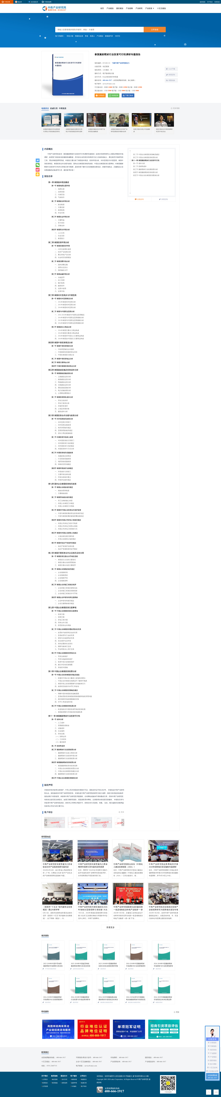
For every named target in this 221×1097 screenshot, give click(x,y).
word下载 (172, 69)
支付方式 (64, 1079)
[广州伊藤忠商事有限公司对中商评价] (78, 822)
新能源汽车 (109, 36)
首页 (102, 8)
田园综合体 (79, 36)
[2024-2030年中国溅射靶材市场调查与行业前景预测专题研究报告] (135, 951)
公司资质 (45, 1086)
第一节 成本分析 (139, 163)
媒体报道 (202, 2)
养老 (86, 36)
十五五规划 (161, 8)
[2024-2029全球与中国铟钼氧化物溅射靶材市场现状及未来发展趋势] (135, 985)
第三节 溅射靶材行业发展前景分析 (145, 169)
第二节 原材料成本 (140, 166)
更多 (122, 812)
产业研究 (139, 8)
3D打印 (117, 36)
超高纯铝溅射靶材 (78, 969)
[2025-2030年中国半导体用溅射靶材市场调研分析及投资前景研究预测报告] (53, 951)
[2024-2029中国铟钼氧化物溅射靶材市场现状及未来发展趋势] (108, 985)
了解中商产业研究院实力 (120, 63)
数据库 (20, 2)
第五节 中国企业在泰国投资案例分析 (146, 175)
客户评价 (84, 1086)
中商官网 (7, 2)
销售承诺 (74, 1079)
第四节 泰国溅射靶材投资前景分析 (145, 172)
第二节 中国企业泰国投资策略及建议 (146, 154)
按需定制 (172, 74)
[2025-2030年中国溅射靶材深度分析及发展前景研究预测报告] (108, 951)
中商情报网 (47, 2)
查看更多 (110, 927)
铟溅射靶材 (159, 1002)
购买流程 (55, 1079)
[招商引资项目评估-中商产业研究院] (163, 1029)
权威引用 (84, 1083)
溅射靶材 (103, 969)
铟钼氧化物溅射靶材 (106, 1002)
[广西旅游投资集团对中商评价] (54, 822)
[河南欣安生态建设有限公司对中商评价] (101, 822)
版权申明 (74, 1083)
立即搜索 (154, 29)
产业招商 (129, 8)
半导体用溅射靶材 (50, 969)
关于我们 (210, 2)
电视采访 (84, 1079)
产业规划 (110, 8)
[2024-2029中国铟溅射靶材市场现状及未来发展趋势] (163, 985)
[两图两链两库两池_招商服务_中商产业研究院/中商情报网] (57, 1029)
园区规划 (119, 8)
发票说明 (64, 1083)
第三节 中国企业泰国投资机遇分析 (145, 157)
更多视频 (176, 108)
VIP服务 (73, 1086)
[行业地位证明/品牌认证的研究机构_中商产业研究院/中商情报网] (93, 1029)
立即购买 (101, 95)
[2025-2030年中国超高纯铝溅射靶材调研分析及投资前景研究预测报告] (80, 951)
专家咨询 (115, 95)
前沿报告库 (34, 2)
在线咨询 (140, 199)
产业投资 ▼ (149, 8)
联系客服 (55, 1083)
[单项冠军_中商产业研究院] (128, 1029)
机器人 (92, 36)
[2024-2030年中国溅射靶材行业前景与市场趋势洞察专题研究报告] (80, 985)
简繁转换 (172, 80)
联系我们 (217, 2)
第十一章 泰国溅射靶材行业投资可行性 (145, 160)
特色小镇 (70, 36)
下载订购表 (129, 95)
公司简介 (45, 1079)
